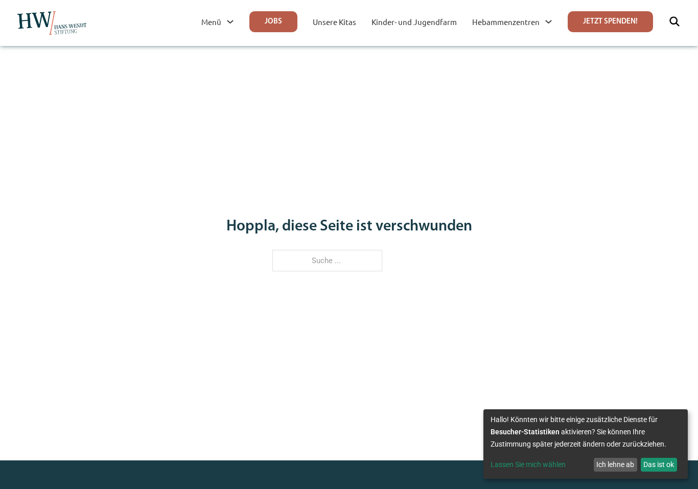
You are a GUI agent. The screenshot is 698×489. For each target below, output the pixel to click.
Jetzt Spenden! (610, 22)
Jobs (273, 22)
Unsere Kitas (334, 22)
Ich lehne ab (615, 464)
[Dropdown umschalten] (230, 22)
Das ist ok (658, 464)
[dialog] (585, 444)
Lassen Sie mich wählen (528, 464)
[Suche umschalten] (674, 21)
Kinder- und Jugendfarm (414, 22)
